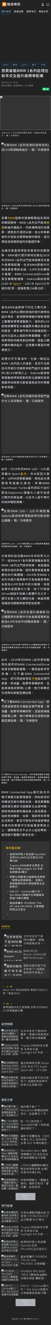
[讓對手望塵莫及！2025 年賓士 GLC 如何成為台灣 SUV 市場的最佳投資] (10, 1140)
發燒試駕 (19, 11)
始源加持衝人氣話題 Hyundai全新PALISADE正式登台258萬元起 (27, 857)
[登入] (42, 4)
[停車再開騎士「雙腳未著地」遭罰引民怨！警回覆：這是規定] (10, 1184)
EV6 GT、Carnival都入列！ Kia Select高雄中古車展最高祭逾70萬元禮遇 (27, 895)
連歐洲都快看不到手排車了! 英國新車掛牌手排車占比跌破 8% (34, 969)
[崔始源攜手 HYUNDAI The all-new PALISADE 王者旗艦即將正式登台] (10, 1261)
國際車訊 (31, 11)
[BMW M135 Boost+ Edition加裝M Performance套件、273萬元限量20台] (13, 955)
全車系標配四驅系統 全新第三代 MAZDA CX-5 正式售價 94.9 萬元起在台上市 (35, 1216)
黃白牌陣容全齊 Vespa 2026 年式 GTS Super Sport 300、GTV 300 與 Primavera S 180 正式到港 (35, 1066)
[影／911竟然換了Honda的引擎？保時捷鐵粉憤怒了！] (10, 1125)
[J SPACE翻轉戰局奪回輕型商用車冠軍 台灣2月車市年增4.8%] (10, 1169)
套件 (34, 64)
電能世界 (43, 11)
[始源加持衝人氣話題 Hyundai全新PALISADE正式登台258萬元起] (10, 1246)
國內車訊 (6, 11)
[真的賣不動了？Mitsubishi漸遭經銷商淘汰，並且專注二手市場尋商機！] (10, 1111)
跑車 (15, 64)
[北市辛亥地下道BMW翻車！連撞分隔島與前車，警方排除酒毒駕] (13, 940)
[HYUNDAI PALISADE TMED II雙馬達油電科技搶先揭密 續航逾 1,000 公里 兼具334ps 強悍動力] (10, 1275)
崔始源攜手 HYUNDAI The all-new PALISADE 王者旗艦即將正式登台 (27, 906)
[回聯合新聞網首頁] (4, 4)
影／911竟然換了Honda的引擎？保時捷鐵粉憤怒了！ (35, 1124)
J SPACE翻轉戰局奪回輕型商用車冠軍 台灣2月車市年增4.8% (34, 1168)
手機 (43, 64)
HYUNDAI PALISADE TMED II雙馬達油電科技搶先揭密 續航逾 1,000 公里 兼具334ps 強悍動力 (34, 1274)
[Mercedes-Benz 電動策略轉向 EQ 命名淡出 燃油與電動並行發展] (10, 1155)
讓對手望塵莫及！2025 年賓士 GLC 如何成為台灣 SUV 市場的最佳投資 (35, 1139)
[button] (47, 4)
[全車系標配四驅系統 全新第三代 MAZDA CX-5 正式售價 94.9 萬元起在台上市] (10, 1217)
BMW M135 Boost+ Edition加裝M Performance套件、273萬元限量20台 (34, 954)
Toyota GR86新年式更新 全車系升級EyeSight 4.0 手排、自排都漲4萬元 (27, 869)
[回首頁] (13, 4)
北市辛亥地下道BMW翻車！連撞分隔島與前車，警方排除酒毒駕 (34, 939)
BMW (5, 64)
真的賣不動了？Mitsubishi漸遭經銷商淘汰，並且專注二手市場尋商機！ (35, 1110)
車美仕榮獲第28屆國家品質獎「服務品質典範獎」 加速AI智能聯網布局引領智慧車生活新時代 (27, 881)
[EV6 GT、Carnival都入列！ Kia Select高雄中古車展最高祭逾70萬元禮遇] (10, 1290)
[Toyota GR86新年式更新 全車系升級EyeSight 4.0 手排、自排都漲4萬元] (10, 1050)
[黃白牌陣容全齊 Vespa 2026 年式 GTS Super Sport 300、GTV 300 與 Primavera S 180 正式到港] (10, 1067)
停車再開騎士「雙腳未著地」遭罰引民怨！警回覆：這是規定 (35, 1183)
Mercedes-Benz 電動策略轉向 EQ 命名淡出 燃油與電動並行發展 (34, 1154)
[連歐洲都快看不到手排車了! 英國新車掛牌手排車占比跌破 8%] (13, 970)
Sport (25, 64)
